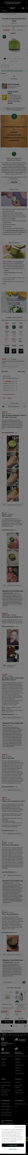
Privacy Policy (13, 1141)
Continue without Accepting (19, 1126)
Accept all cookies (13, 1145)
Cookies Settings (13, 1149)
